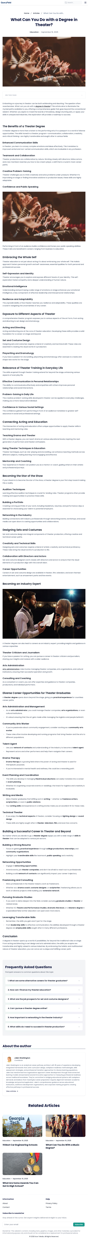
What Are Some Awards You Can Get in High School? (20, 1184)
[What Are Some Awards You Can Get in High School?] (22, 1164)
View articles (11, 1091)
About (5, 1203)
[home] (6, 2)
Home (26, 13)
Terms (48, 1207)
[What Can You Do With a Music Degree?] (65, 1126)
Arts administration (11, 669)
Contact (6, 1207)
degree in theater (42, 106)
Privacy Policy (51, 1203)
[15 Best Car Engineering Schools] (22, 1126)
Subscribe (79, 1224)
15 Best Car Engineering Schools (20, 1144)
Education (34, 32)
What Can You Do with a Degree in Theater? (53, 13)
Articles (36, 13)
